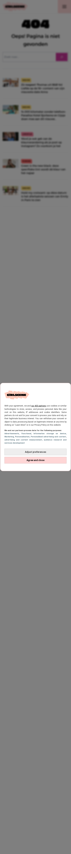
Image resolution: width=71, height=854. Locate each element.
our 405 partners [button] (38, 406)
